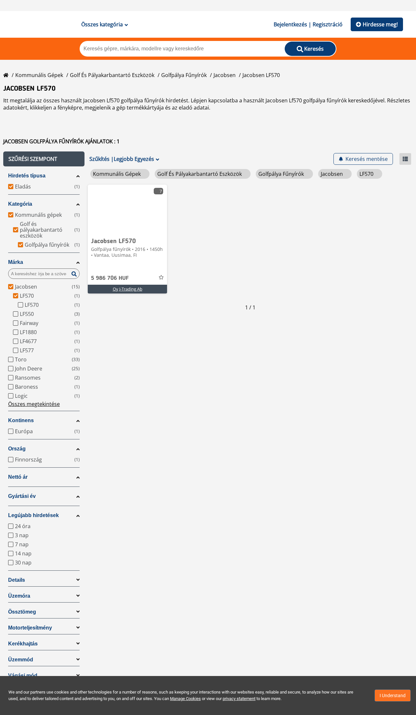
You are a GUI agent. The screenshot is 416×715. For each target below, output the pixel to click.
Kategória (20, 204)
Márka (15, 262)
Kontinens (21, 420)
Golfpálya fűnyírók (184, 75)
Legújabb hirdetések (33, 515)
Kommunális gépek (39, 75)
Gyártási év (22, 496)
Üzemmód (20, 659)
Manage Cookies (185, 698)
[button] (43, 158)
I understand (393, 695)
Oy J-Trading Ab (127, 289)
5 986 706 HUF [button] (110, 278)
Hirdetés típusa (27, 175)
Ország (17, 448)
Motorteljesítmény (30, 627)
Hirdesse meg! (380, 24)
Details (16, 580)
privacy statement (239, 698)
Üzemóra (19, 596)
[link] (127, 209)
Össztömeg (22, 612)
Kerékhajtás (23, 643)
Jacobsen (225, 75)
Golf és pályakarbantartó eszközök (112, 75)
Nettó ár (18, 477)
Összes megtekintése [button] (34, 404)
